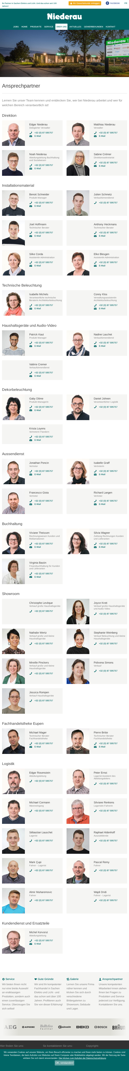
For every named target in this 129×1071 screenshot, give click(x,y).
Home (24, 27)
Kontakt (110, 27)
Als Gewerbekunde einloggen (86, 3)
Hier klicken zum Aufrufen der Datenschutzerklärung (82, 1058)
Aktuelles (75, 27)
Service (48, 27)
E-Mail (37, 136)
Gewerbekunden (93, 27)
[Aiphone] (10, 1027)
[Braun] (100, 1027)
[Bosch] (82, 1027)
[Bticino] (118, 1027)
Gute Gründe (45, 979)
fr (125, 3)
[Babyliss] (28, 1027)
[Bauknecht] (46, 1027)
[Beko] (64, 1027)
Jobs (16, 27)
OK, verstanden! (64, 1063)
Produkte (36, 27)
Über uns (61, 27)
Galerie (74, 979)
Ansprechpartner (112, 979)
